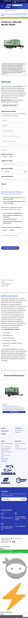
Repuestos (17, 432)
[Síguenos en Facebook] (12, 2)
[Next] (6, 58)
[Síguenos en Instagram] (12, 542)
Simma (3, 428)
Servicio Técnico (18, 430)
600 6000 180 (7, 0)
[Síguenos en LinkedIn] (15, 2)
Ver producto (14, 412)
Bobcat (3, 434)
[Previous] (2, 58)
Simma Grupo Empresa (20, 443)
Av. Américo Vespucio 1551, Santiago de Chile (20, 518)
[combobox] (3, 150)
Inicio (2, 14)
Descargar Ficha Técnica (10, 105)
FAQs (2, 456)
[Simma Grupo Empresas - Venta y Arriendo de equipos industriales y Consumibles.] (14, 6)
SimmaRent (5, 431)
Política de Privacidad (6, 446)
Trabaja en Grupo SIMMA (20, 448)
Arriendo (11, 14)
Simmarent (6, 14)
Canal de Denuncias (5, 455)
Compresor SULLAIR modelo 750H (11, 406)
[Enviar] (22, 10)
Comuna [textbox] (3, 150)
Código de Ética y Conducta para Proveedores (5, 460)
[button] (2, 6)
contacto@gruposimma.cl (19, 0)
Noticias (17, 445)
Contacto (17, 447)
